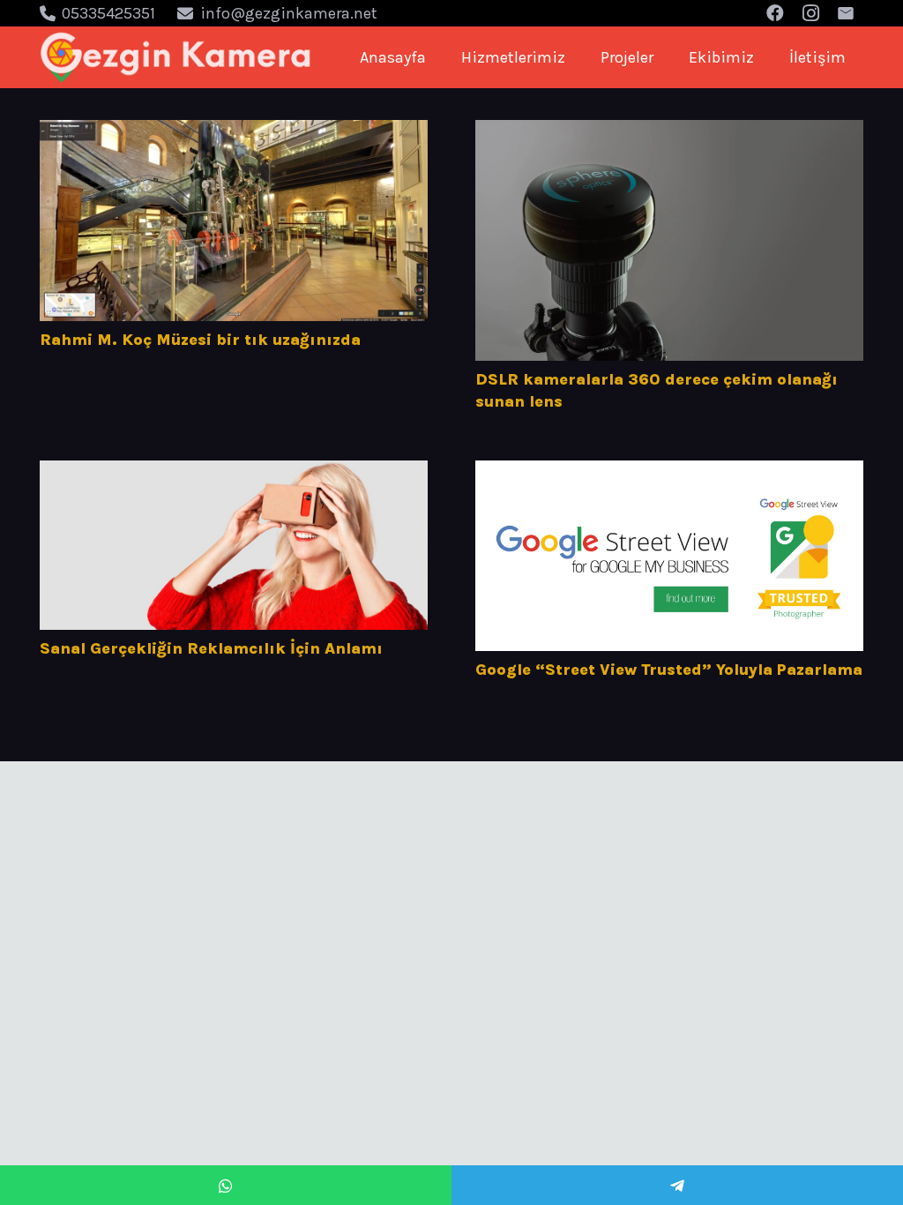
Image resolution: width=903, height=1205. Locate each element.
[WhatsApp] (226, 1185)
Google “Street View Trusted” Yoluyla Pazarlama (668, 669)
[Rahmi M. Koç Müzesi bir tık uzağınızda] (234, 220)
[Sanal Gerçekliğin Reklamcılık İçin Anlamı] (234, 545)
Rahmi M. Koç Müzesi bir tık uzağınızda (200, 339)
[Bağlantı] (176, 57)
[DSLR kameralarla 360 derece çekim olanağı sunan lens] (669, 240)
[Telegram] (677, 1185)
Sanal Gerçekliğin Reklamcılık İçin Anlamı (211, 648)
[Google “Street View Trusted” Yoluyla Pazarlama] (669, 555)
